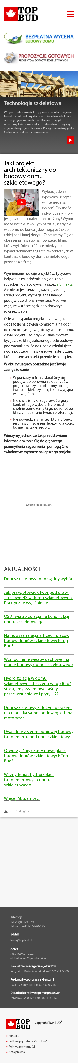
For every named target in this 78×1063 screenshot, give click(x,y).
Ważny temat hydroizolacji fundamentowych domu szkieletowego (29, 780)
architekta (65, 285)
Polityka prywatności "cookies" (28, 1041)
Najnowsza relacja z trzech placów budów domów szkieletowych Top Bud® (36, 640)
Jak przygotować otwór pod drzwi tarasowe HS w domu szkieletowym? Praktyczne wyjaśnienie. (38, 597)
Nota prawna (17, 1052)
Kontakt (14, 1036)
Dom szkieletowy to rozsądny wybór (38, 579)
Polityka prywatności (22, 1046)
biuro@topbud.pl (21, 940)
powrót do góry (19, 811)
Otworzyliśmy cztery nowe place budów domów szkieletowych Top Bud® (36, 756)
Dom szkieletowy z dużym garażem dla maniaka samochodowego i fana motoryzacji (38, 713)
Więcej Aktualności (22, 798)
